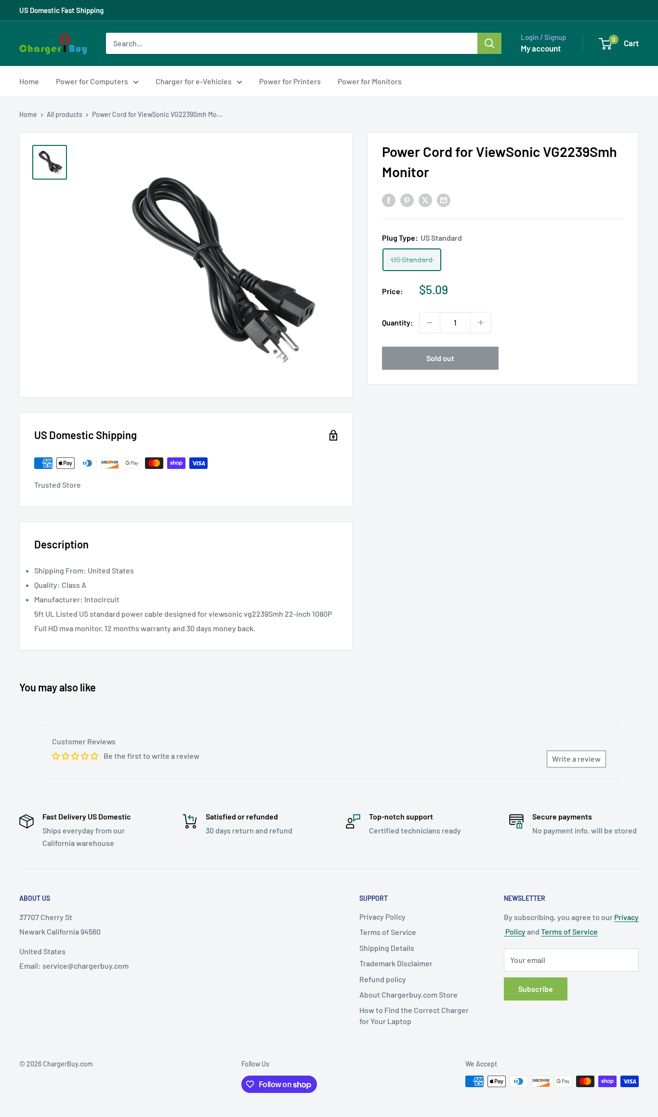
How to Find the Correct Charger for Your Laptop (414, 1015)
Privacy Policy (382, 916)
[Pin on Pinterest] (407, 199)
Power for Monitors (370, 81)
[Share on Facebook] (388, 199)
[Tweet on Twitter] (425, 199)
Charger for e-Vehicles (194, 81)
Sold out (440, 358)
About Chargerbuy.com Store (408, 994)
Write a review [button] (576, 758)
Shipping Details (386, 947)
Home (29, 81)
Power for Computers (92, 81)
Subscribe (535, 988)
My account (541, 48)
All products (64, 114)
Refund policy (382, 979)
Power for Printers (290, 81)
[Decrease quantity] (430, 322)
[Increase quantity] (481, 322)
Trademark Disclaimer (396, 963)
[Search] (489, 43)
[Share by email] (443, 199)
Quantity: (397, 322)
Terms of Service (387, 931)
